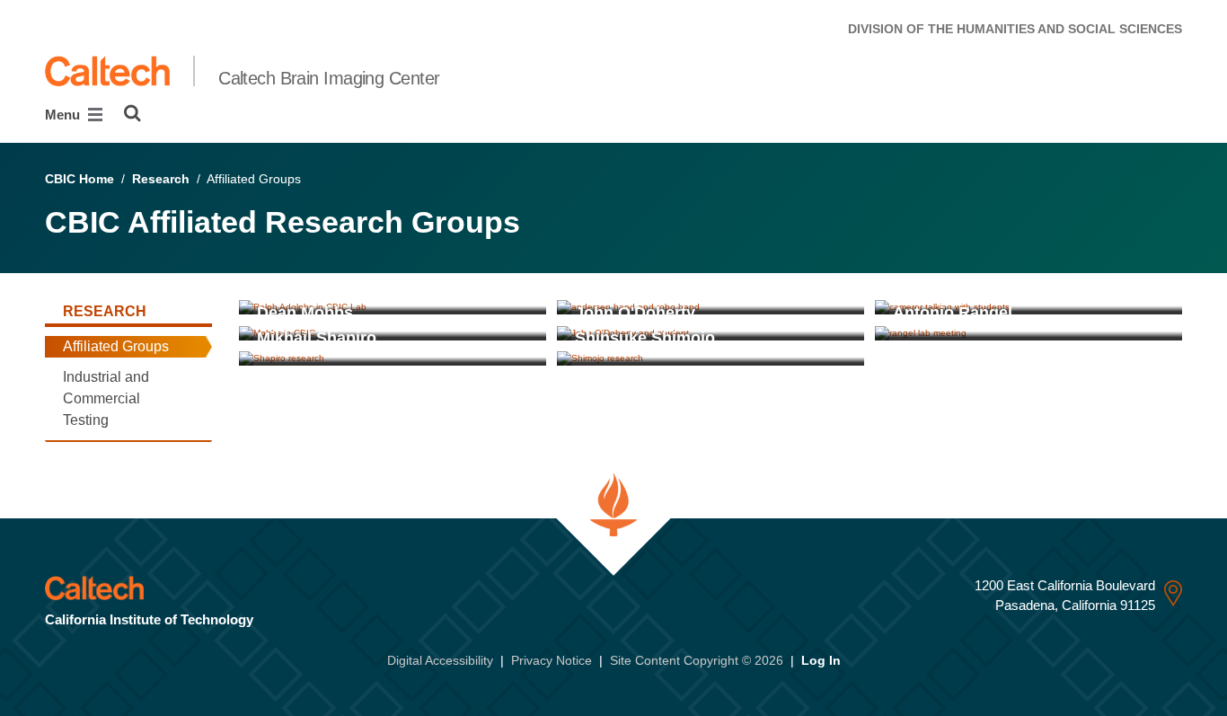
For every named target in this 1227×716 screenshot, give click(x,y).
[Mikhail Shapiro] (392, 358)
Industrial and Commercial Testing (106, 398)
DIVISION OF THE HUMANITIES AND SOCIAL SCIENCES (1015, 29)
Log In (821, 660)
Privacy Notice (551, 660)
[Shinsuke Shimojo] (710, 358)
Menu (64, 114)
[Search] (132, 113)
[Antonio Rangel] (1028, 332)
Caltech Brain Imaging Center (328, 78)
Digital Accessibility (440, 660)
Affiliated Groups (116, 346)
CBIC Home (79, 179)
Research (161, 179)
